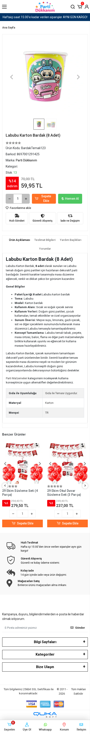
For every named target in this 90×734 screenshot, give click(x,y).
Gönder (80, 627)
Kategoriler (45, 654)
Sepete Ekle (46, 198)
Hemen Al (72, 198)
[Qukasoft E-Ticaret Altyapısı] (45, 715)
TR (46, 412)
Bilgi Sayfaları (45, 642)
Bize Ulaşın (45, 667)
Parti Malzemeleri (16, 378)
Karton (49, 402)
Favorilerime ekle (20, 208)
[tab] (19, 240)
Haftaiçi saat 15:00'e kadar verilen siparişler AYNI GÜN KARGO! (45, 17)
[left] (5, 486)
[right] (85, 486)
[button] (79, 6)
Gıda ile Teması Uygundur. (61, 393)
